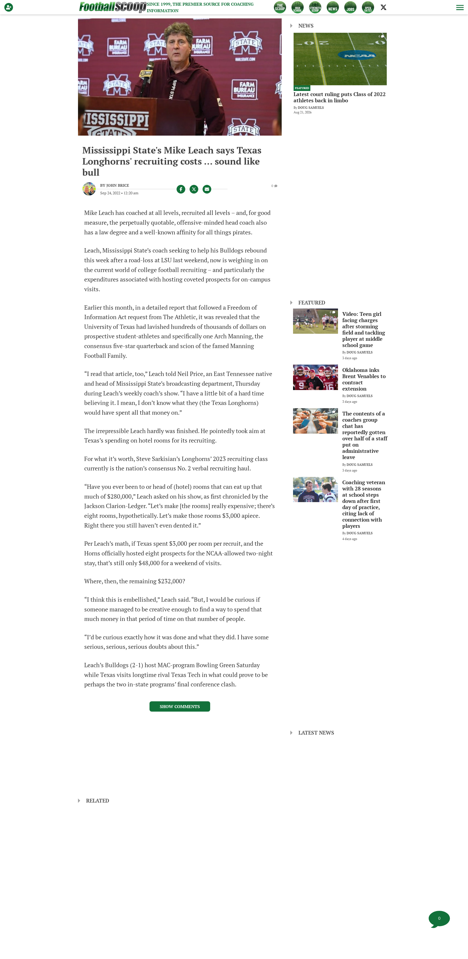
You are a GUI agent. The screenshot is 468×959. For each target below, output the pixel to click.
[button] (459, 7)
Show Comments (180, 706)
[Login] (9, 7)
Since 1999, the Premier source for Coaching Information (200, 7)
